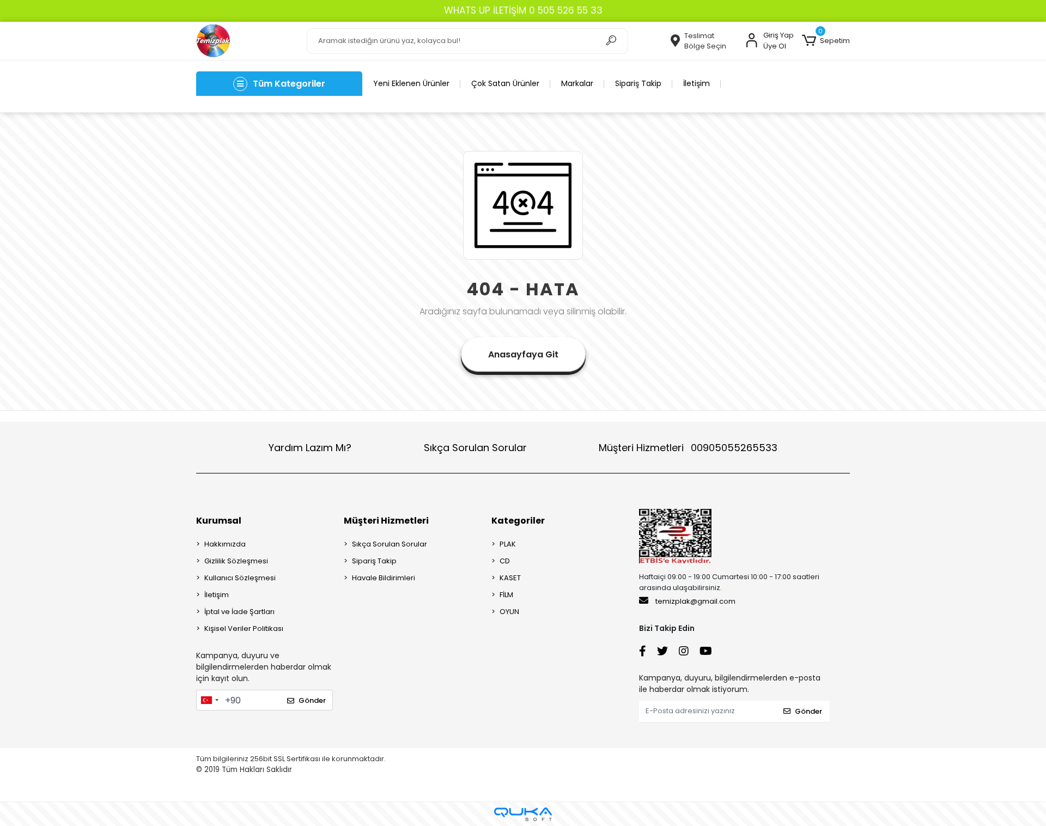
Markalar (577, 83)
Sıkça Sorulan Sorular (475, 447)
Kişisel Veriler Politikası (243, 628)
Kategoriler (518, 520)
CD (505, 561)
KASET (510, 578)
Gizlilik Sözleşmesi (236, 561)
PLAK (508, 544)
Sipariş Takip (638, 83)
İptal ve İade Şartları (239, 611)
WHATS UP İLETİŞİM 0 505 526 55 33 (523, 10)
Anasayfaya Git (523, 354)
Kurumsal (218, 520)
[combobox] (209, 700)
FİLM (506, 595)
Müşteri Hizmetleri (688, 447)
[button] (826, 41)
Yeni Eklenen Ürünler (411, 83)
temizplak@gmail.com (695, 601)
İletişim (696, 83)
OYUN (509, 611)
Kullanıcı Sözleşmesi (240, 578)
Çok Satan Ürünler (505, 83)
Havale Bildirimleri (383, 578)
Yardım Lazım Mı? (310, 447)
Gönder (312, 700)
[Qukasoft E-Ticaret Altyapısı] (523, 814)
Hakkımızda (225, 544)
